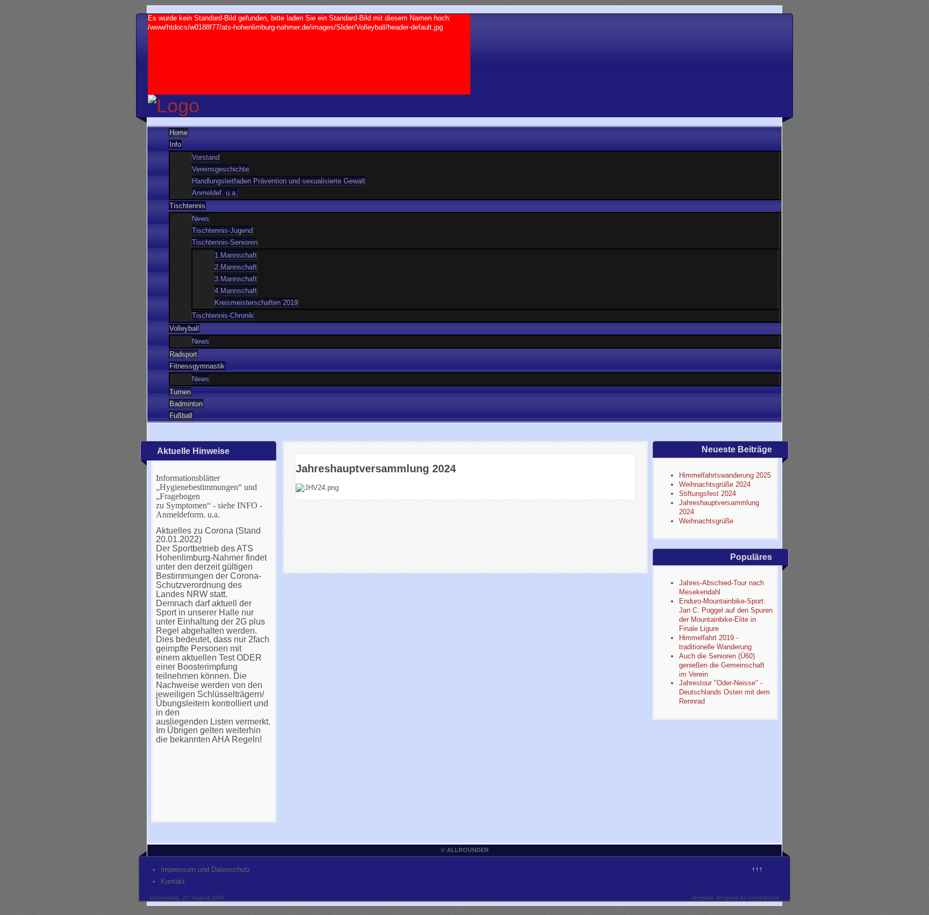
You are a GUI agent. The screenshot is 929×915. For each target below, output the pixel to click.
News (200, 219)
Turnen (180, 392)
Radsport (183, 354)
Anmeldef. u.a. (215, 193)
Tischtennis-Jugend (222, 230)
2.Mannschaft (236, 267)
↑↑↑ (757, 869)
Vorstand (205, 157)
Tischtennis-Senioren (225, 242)
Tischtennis (187, 206)
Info (175, 144)
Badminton (186, 404)
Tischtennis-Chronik (223, 315)
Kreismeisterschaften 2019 (256, 303)
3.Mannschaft (236, 279)
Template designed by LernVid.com (735, 897)
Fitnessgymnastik (197, 366)
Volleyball (184, 328)
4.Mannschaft (236, 291)
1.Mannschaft (236, 255)
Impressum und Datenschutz (206, 870)
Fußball (180, 416)
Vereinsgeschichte (220, 169)
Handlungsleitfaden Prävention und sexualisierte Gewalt (278, 181)
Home (178, 133)
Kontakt (173, 881)
